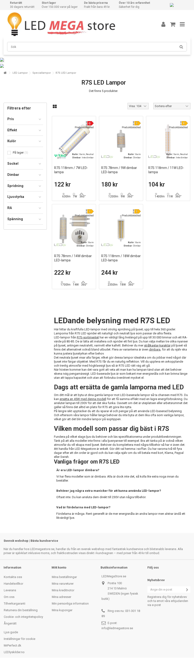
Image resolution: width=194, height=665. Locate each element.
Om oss (9, 597)
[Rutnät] (55, 106)
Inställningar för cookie (19, 639)
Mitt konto (59, 567)
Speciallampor (41, 72)
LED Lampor (20, 72)
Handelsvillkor (13, 583)
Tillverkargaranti (14, 603)
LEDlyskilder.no (14, 652)
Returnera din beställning (21, 610)
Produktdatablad (84, 127)
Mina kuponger (62, 610)
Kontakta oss (13, 577)
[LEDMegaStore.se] (77, 24)
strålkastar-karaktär (157, 345)
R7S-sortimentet (88, 337)
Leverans (10, 590)
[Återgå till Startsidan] (5, 73)
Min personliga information (70, 603)
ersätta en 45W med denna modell (83, 399)
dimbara (154, 349)
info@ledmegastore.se (117, 628)
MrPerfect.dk (12, 645)
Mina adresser (61, 597)
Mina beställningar (64, 577)
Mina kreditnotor (63, 590)
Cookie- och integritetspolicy (23, 617)
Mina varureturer (63, 583)
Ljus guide (11, 632)
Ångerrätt (10, 623)
